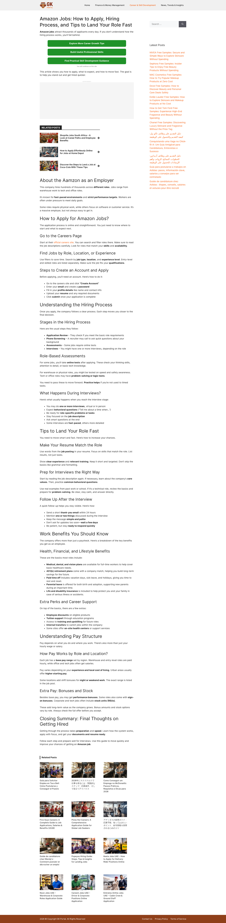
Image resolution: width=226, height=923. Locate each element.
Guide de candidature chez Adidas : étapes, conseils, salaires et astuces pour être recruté (167, 184)
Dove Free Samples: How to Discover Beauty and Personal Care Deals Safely (165, 89)
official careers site (64, 242)
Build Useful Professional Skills (86, 52)
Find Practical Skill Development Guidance (87, 61)
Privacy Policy (161, 919)
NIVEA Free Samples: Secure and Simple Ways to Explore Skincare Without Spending (167, 56)
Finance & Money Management (110, 5)
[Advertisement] (87, 100)
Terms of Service (178, 919)
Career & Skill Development (143, 5)
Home (87, 5)
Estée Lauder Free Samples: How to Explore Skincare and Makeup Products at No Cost (167, 100)
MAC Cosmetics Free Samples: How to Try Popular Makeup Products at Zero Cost (166, 78)
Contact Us (147, 919)
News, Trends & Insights (172, 5)
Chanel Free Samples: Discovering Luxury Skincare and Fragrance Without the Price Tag (167, 125)
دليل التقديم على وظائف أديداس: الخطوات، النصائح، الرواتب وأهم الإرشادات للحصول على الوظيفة (165, 159)
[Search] (182, 24)
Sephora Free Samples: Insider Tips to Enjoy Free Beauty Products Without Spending (166, 67)
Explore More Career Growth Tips (86, 43)
